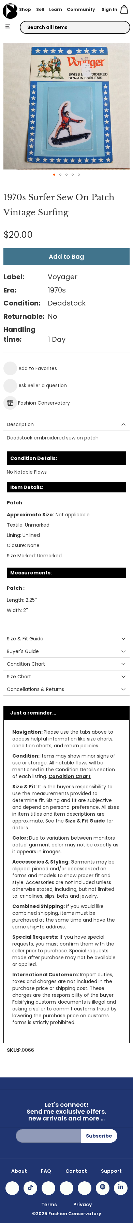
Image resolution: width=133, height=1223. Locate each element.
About (19, 1171)
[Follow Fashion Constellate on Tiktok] (30, 1188)
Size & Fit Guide (85, 820)
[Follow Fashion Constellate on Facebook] (48, 1188)
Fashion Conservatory (44, 402)
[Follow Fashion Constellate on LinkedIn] (121, 1188)
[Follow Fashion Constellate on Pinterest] (84, 1188)
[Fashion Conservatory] (10, 11)
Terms (49, 1204)
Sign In (109, 9)
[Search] (119, 27)
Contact (76, 1171)
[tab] (66, 424)
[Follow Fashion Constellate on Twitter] (66, 1188)
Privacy (82, 1204)
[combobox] (75, 27)
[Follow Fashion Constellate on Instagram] (12, 1188)
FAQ (46, 1171)
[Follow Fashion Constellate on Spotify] (102, 1188)
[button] (54, 174)
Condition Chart (69, 776)
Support (111, 1171)
